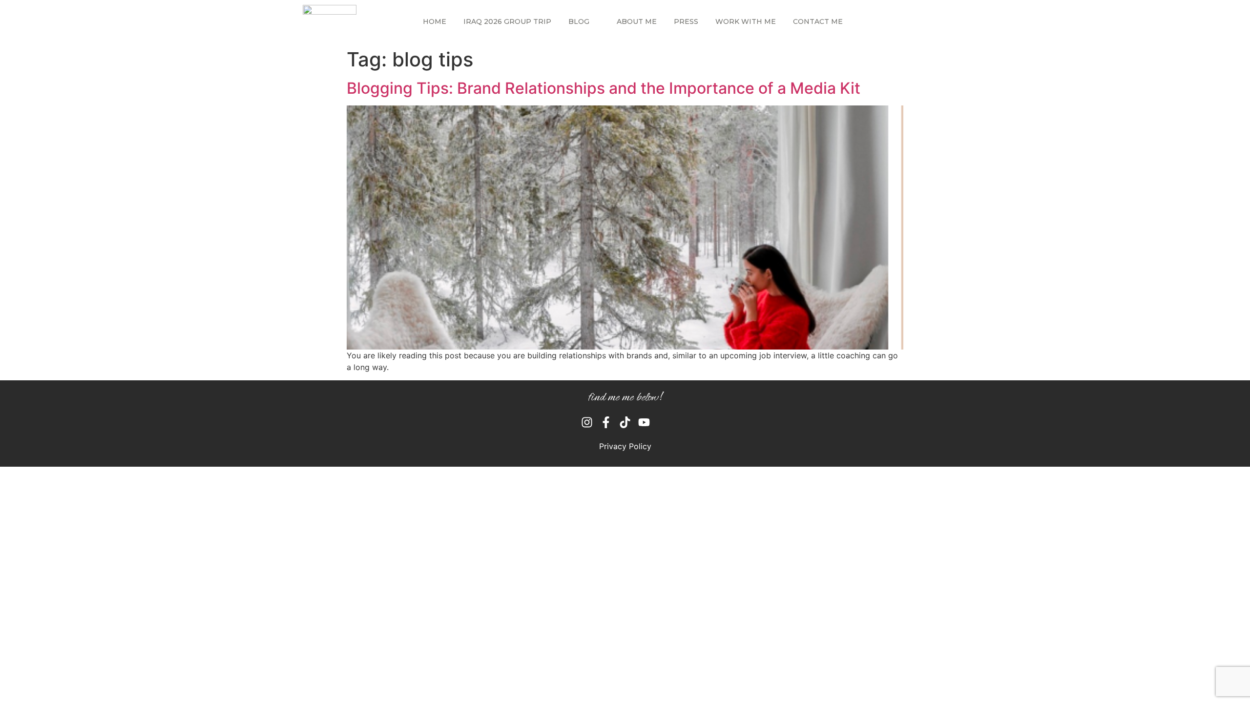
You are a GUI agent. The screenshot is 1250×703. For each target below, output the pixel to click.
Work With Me (745, 21)
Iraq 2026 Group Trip (507, 21)
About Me (637, 21)
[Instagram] (587, 422)
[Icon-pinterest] (663, 422)
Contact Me (818, 21)
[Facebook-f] (606, 422)
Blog (578, 21)
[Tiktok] (625, 422)
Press (686, 21)
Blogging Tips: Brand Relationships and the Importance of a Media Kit (603, 88)
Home (434, 21)
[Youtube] (644, 422)
